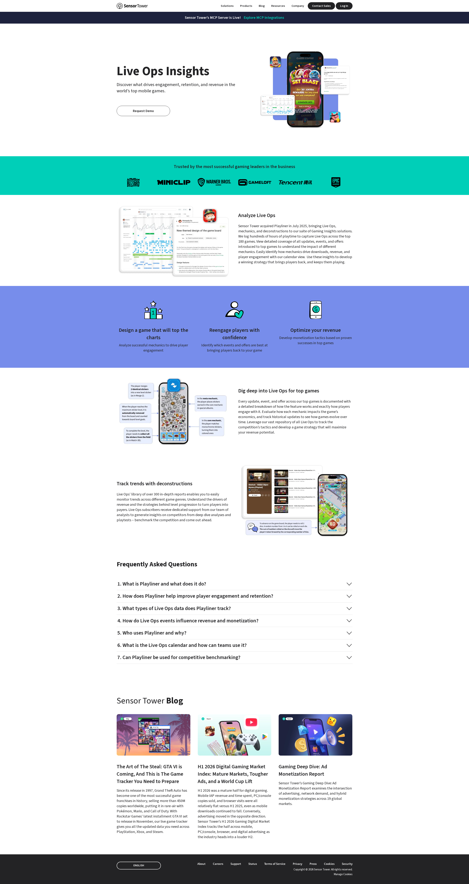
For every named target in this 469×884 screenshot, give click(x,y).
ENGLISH (138, 865)
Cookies (329, 864)
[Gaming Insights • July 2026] (234, 777)
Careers (218, 864)
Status (252, 864)
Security (347, 864)
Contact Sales (321, 6)
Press (313, 864)
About (201, 864)
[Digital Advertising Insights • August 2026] (153, 774)
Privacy (297, 864)
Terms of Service (274, 864)
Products (246, 6)
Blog (262, 6)
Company (298, 6)
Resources (278, 6)
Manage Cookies (343, 874)
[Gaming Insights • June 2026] (315, 760)
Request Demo (143, 111)
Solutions (227, 6)
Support (236, 864)
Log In (344, 6)
